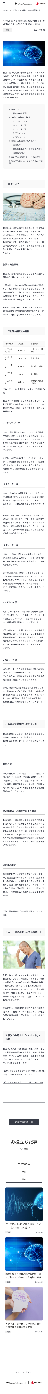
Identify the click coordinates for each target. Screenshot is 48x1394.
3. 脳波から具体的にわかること (23, 141)
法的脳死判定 (19, 153)
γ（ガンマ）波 (19, 137)
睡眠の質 (17, 145)
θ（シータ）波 (19, 129)
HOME (5, 10)
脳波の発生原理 (20, 113)
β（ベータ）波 (19, 125)
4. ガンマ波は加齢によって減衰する (25, 157)
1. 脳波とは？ (15, 109)
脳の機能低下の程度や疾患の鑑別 (27, 149)
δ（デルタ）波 (19, 133)
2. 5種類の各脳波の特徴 (19, 117)
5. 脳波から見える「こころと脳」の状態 (26, 162)
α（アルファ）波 (20, 121)
